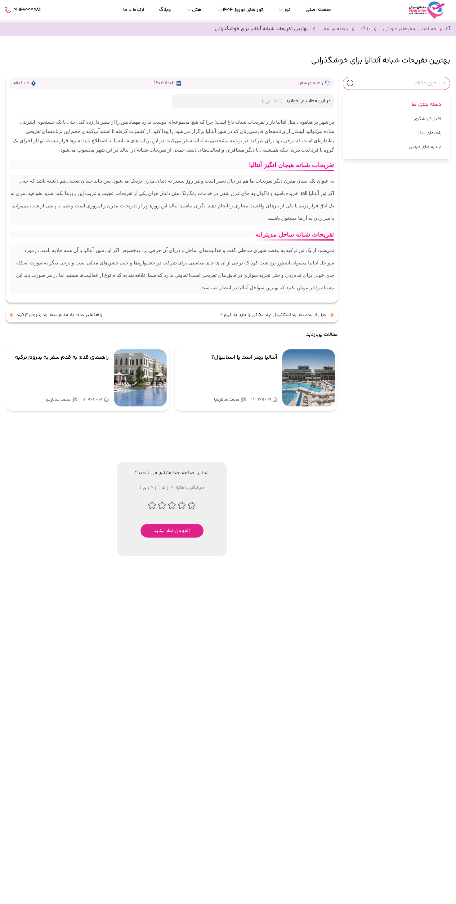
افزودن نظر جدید (172, 530)
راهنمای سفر (335, 29)
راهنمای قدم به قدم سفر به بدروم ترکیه (59, 315)
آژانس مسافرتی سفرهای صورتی (416, 29)
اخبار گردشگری (427, 119)
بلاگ (365, 29)
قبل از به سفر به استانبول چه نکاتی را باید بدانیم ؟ (273, 315)
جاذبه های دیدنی (425, 147)
